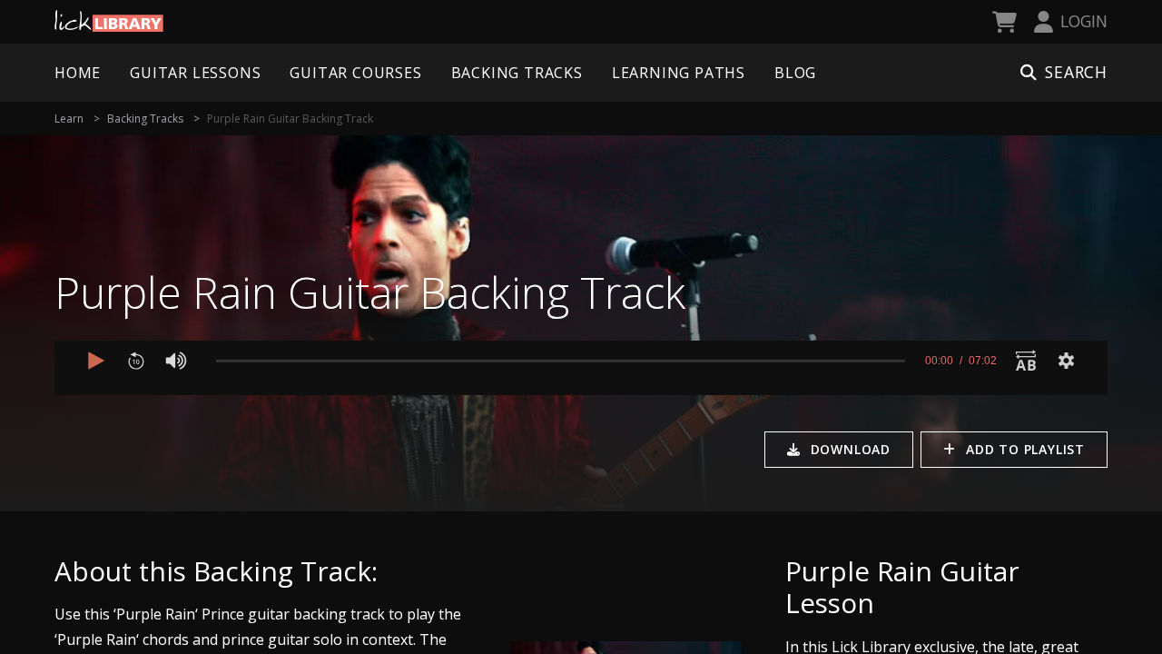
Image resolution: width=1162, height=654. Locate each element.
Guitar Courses (355, 73)
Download (851, 449)
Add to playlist (1025, 449)
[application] (581, 368)
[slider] (560, 360)
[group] (176, 361)
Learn (69, 118)
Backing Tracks (517, 73)
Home (77, 73)
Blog (795, 73)
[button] (96, 361)
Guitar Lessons (195, 73)
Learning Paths (678, 73)
